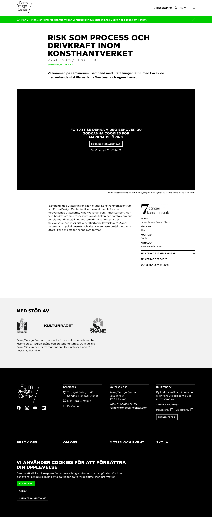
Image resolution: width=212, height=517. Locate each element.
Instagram (27, 408)
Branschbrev (182, 409)
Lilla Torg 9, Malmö (79, 400)
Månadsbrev (162, 409)
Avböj (23, 491)
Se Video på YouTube (104, 150)
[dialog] (106, 480)
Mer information (105, 476)
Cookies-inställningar (106, 144)
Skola (162, 442)
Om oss (70, 442)
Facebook (19, 408)
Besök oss (27, 442)
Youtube (35, 408)
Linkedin (44, 408)
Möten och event (127, 442)
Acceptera (26, 483)
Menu (194, 7)
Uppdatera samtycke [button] (32, 498)
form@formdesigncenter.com (128, 407)
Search (176, 7)
